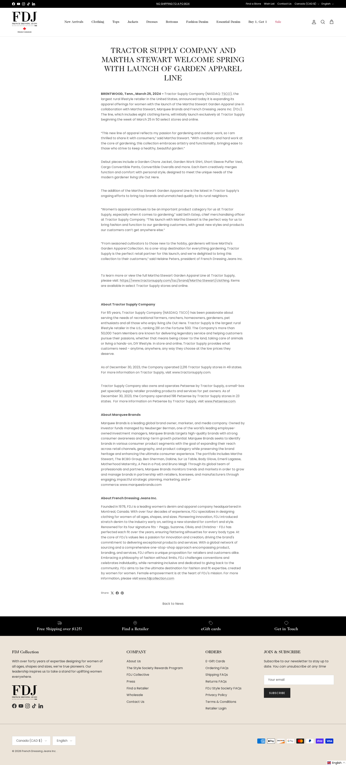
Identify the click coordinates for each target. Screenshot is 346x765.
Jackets (133, 22)
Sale (278, 22)
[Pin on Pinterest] (122, 593)
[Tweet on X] (112, 593)
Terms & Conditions (220, 701)
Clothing (98, 22)
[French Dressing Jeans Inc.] (24, 22)
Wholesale (135, 695)
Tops (115, 22)
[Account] (313, 22)
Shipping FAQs (216, 674)
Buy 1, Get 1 (257, 22)
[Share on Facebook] (117, 593)
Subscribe (277, 693)
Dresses (152, 22)
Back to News (173, 603)
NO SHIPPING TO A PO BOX (173, 4)
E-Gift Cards (215, 661)
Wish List (269, 4)
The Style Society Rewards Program (155, 668)
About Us (134, 661)
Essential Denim (228, 22)
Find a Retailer (138, 688)
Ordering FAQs (216, 668)
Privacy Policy (216, 695)
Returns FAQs (216, 681)
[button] (336, 763)
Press (131, 681)
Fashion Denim (197, 22)
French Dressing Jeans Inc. (39, 751)
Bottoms (172, 22)
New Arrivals (73, 22)
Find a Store (253, 4)
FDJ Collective (138, 674)
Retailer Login (215, 708)
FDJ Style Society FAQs (223, 688)
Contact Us (284, 4)
